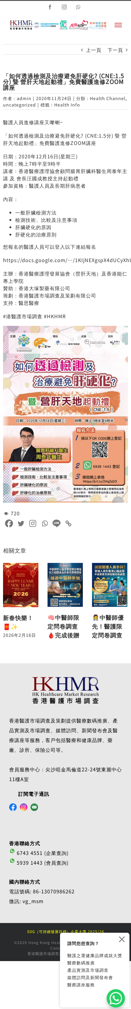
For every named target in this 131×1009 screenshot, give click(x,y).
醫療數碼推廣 (81, 963)
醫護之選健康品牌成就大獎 (94, 955)
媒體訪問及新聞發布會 (90, 977)
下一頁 (115, 49)
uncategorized (19, 105)
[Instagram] (32, 523)
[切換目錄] (118, 25)
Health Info (67, 105)
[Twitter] (21, 523)
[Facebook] (9, 523)
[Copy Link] (68, 523)
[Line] (56, 523)
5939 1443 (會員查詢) (42, 862)
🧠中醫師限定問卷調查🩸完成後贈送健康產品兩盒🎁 (64, 635)
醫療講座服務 (81, 985)
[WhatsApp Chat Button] (116, 998)
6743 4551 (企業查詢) (42, 852)
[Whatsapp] (44, 523)
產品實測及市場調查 (87, 970)
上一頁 (93, 49)
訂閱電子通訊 (33, 793)
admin (24, 98)
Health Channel (108, 98)
